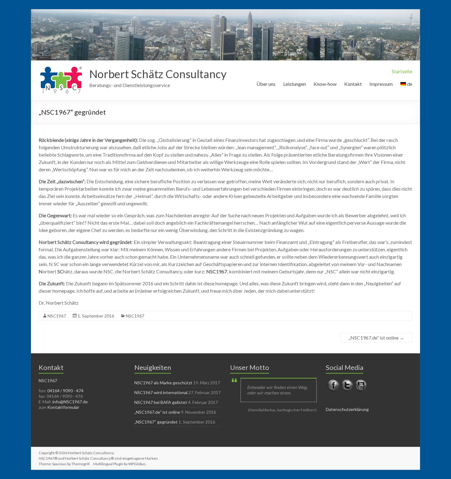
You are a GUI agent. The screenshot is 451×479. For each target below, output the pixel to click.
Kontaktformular (63, 407)
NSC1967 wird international (160, 392)
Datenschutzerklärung (347, 409)
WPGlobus (137, 464)
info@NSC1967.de (70, 401)
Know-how (325, 84)
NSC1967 (57, 315)
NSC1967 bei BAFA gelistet (160, 402)
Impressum (381, 84)
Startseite (402, 71)
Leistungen (294, 84)
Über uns (266, 84)
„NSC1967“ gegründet (156, 421)
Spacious (59, 464)
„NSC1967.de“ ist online (376, 337)
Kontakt (353, 84)
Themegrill (80, 464)
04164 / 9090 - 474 (65, 390)
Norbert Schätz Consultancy (157, 74)
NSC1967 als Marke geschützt (163, 382)
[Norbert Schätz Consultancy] (61, 68)
